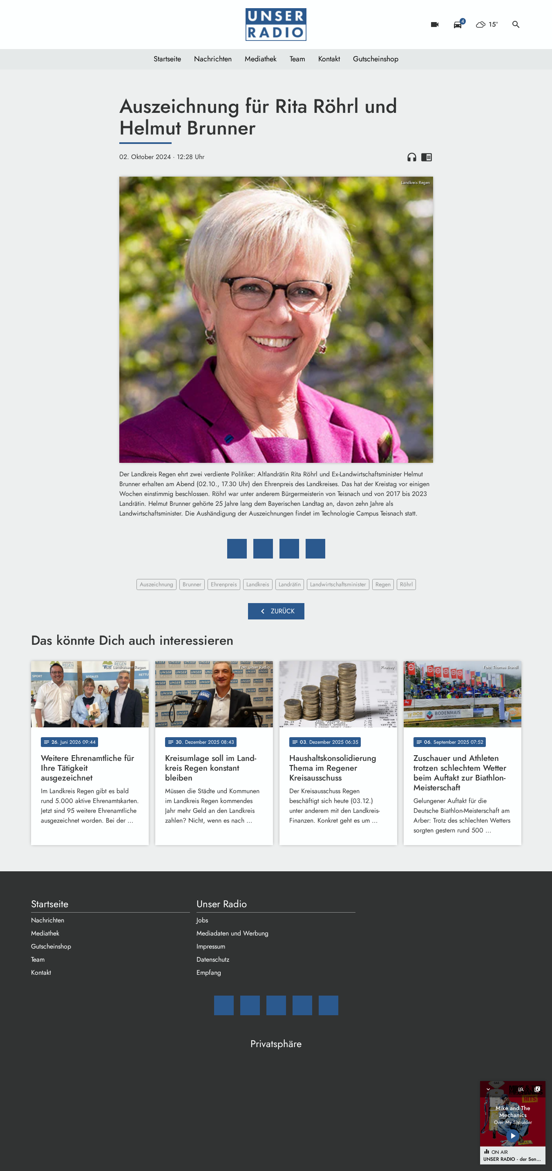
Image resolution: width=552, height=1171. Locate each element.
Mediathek (261, 59)
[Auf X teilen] (263, 549)
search (516, 24)
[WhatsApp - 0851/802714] (104, 24)
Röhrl (406, 584)
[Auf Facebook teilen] (237, 549)
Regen (383, 584)
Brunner (192, 584)
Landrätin (290, 584)
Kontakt (329, 59)
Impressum (211, 946)
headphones (412, 157)
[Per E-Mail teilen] (315, 549)
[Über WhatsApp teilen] (289, 549)
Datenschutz (213, 959)
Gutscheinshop (375, 59)
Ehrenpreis (224, 584)
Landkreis (257, 584)
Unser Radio (222, 904)
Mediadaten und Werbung (232, 933)
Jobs (202, 920)
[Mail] (39, 24)
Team (297, 59)
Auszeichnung (156, 584)
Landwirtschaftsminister (338, 584)
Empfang (209, 972)
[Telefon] (88, 24)
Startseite (167, 59)
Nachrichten (213, 59)
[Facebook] (55, 24)
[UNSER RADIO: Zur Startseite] (276, 24)
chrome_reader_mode (426, 157)
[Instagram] (72, 24)
